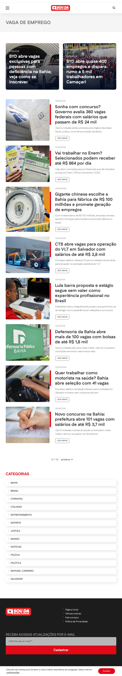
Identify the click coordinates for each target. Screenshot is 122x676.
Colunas (16, 507)
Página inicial (71, 609)
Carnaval (17, 498)
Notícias (16, 547)
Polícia (15, 555)
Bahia (14, 483)
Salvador (17, 579)
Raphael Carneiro (22, 571)
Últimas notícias (73, 613)
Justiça (15, 531)
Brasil (14, 491)
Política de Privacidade (76, 621)
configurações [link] (12, 672)
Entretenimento (21, 515)
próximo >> (67, 459)
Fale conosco (72, 617)
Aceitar (106, 671)
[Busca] (114, 8)
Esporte (16, 523)
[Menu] (7, 8)
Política (16, 563)
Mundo (15, 539)
